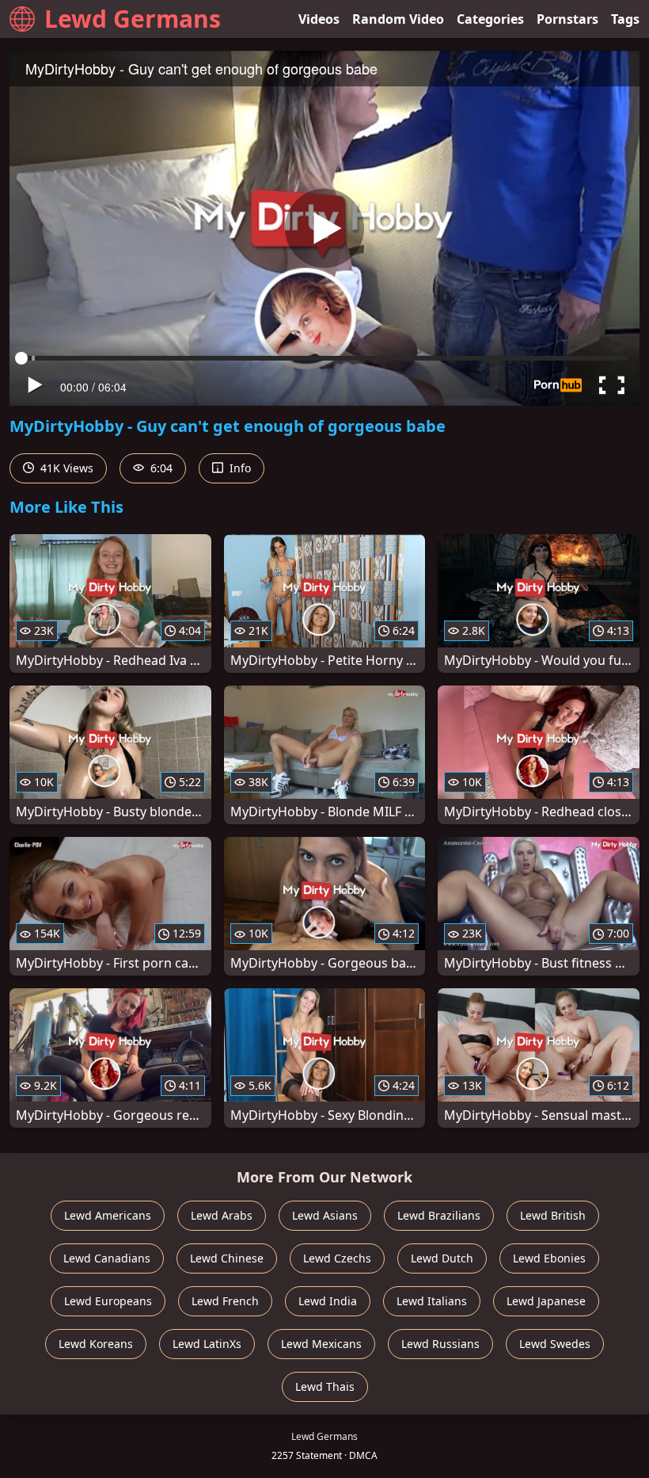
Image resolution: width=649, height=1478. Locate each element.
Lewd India (327, 1300)
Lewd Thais (325, 1386)
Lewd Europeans (108, 1300)
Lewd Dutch (442, 1258)
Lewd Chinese (227, 1258)
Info (238, 467)
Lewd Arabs (221, 1215)
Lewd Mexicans (321, 1343)
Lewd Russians (440, 1343)
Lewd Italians (432, 1300)
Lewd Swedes (554, 1343)
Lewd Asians (325, 1215)
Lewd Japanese (546, 1300)
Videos (319, 19)
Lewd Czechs (337, 1258)
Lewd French (225, 1300)
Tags (625, 19)
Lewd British (553, 1215)
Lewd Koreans (96, 1343)
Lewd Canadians (106, 1258)
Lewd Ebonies (549, 1258)
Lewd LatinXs (207, 1343)
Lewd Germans (132, 18)
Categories (490, 19)
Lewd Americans (107, 1215)
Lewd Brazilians (438, 1215)
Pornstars (567, 19)
